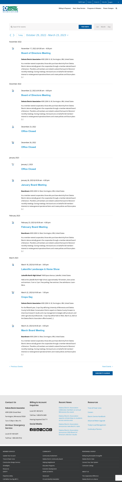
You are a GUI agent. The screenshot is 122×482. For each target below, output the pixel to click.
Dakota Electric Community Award (53, 459)
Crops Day (27, 296)
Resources (6, 469)
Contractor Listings (87, 465)
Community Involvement (50, 455)
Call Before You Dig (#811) (10, 479)
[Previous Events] (10, 35)
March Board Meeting (33, 330)
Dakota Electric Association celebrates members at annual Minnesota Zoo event (70, 410)
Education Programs (49, 465)
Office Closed (28, 131)
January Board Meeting (34, 184)
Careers (90, 412)
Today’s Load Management (97, 425)
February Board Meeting (34, 226)
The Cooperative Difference (90, 476)
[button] (116, 8)
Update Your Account (9, 455)
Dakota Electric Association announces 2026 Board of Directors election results (68, 432)
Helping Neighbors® (49, 462)
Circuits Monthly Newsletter (51, 479)
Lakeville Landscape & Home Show (40, 269)
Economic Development (50, 469)
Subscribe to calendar (102, 373)
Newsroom (46, 476)
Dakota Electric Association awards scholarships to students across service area (70, 418)
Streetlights (6, 465)
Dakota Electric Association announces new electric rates (69, 425)
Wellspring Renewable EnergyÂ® (92, 455)
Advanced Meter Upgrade (96, 421)
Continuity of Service (95, 429)
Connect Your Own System (90, 462)
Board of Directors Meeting (36, 53)
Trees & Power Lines (95, 408)
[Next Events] (13, 35)
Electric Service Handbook (96, 416)
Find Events (85, 27)
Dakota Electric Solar (88, 459)
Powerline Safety (8, 476)
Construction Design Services (11, 462)
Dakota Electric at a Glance (90, 479)
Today (20, 35)
